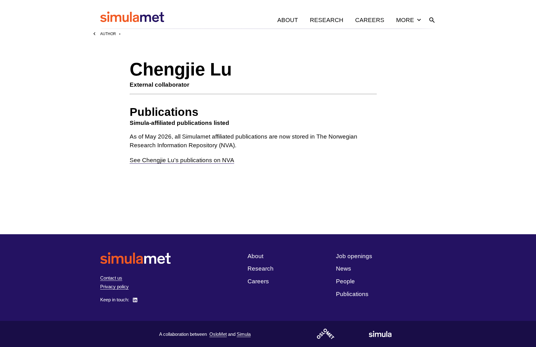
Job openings (354, 256)
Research (326, 20)
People (345, 281)
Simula (244, 334)
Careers (369, 20)
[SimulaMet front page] (135, 258)
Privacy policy (114, 286)
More (405, 20)
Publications (352, 294)
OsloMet (218, 334)
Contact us (111, 278)
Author (108, 34)
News (343, 268)
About (287, 20)
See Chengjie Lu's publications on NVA (182, 160)
